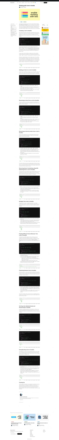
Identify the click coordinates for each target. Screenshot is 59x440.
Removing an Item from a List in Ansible (14, 27)
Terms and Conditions (32, 436)
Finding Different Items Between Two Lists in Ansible (14, 32)
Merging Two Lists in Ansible (13, 31)
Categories (23, 2)
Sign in (42, 2)
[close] (58, 0)
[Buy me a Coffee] (33, 2)
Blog (17, 2)
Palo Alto (12, 421)
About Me (31, 2)
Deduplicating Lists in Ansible (13, 35)
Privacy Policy (31, 435)
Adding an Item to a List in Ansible (13, 26)
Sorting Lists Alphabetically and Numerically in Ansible (14, 34)
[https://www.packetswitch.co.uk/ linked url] (35, 2)
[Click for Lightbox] (29, 65)
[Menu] (48, 2)
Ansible (38, 421)
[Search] (40, 2)
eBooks (20, 2)
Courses (26, 2)
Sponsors (29, 2)
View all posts (21, 399)
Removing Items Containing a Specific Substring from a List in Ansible (14, 30)
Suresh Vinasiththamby (23, 396)
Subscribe (45, 2)
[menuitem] (33, 431)
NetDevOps (26, 421)
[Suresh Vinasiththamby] (19, 7)
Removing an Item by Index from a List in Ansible (14, 28)
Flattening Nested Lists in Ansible (14, 33)
